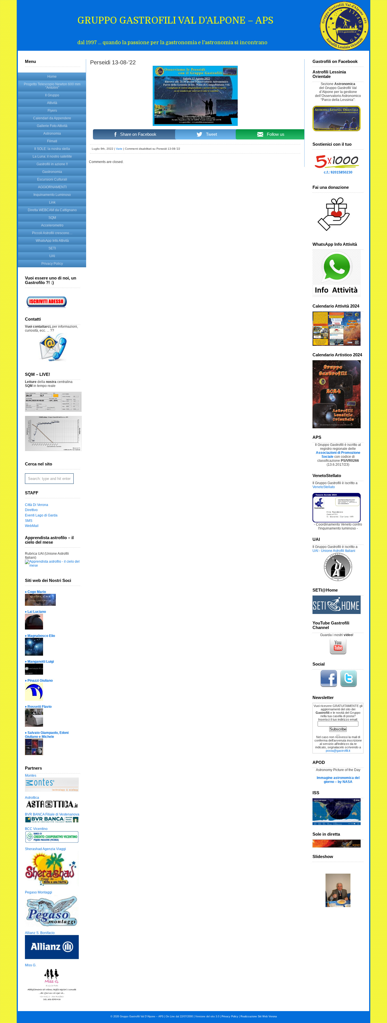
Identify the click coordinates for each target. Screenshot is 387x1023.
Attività (52, 103)
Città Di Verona (36, 505)
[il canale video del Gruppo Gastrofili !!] (338, 654)
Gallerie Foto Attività (52, 126)
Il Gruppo (52, 95)
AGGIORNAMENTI (52, 187)
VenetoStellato (323, 487)
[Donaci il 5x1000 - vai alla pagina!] (336, 169)
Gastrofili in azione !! (52, 164)
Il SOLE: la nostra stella (52, 149)
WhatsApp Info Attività (52, 241)
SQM (52, 218)
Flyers (52, 111)
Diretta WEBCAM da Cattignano (52, 210)
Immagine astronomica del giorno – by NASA (338, 780)
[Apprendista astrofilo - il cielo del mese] (52, 565)
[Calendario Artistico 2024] (336, 427)
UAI (52, 256)
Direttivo (31, 510)
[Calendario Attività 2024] (336, 345)
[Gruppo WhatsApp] (336, 296)
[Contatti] (53, 360)
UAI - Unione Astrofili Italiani (333, 551)
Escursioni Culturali (52, 179)
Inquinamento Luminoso (52, 195)
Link (52, 202)
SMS (28, 521)
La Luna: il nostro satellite (52, 156)
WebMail (32, 526)
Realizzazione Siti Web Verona (259, 1016)
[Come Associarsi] (49, 309)
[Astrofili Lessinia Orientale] (337, 118)
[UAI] (338, 580)
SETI (52, 248)
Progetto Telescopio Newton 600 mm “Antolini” (52, 86)
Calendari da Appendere (52, 118)
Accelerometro (52, 225)
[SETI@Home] (336, 613)
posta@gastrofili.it (338, 750)
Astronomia (52, 133)
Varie (119, 148)
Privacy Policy (52, 264)
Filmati (52, 141)
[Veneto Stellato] (336, 521)
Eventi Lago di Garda (41, 515)
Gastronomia (52, 172)
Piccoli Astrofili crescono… (52, 233)
